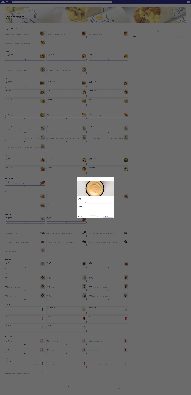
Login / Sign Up (108, 216)
